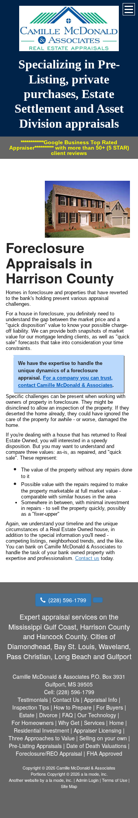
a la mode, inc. (59, 780)
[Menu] (129, 9)
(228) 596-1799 (67, 600)
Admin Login (87, 780)
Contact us (87, 558)
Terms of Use (114, 780)
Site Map (69, 786)
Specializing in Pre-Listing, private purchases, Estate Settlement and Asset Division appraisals (69, 93)
